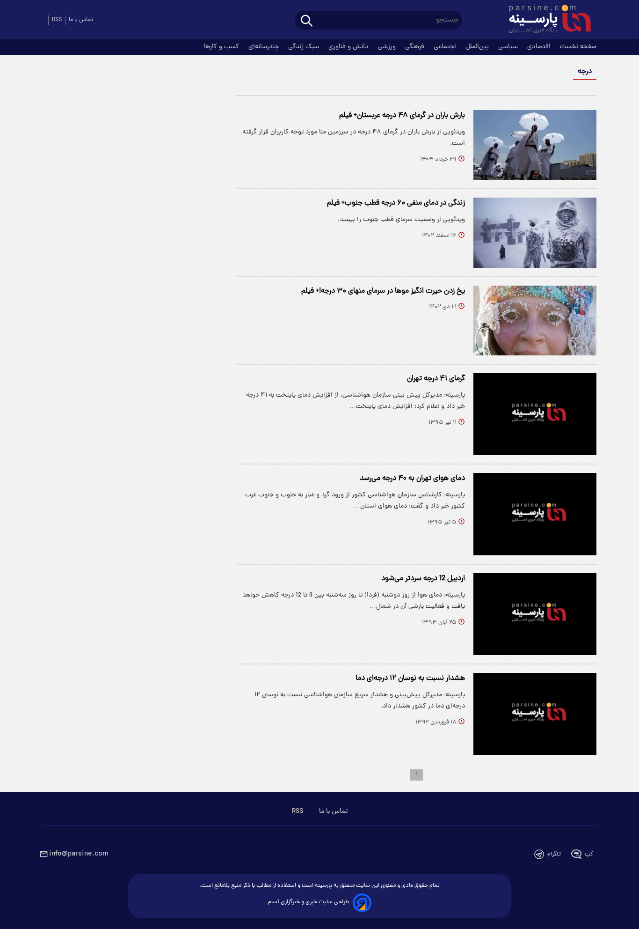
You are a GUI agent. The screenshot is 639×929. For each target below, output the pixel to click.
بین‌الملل (478, 47)
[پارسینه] (545, 20)
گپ (589, 854)
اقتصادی (539, 47)
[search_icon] (306, 21)
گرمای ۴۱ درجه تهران (436, 378)
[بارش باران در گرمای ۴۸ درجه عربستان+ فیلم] (534, 145)
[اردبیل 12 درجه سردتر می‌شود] (534, 614)
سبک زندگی (304, 47)
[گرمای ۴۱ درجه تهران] (534, 414)
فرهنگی (415, 47)
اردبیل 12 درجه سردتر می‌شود (423, 578)
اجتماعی (446, 47)
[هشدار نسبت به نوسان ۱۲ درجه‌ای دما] (534, 714)
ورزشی (388, 47)
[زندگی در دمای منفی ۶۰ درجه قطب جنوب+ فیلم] (534, 232)
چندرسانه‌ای (264, 47)
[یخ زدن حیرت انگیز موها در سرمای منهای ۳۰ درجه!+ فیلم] (534, 320)
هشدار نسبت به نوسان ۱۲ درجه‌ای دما (410, 678)
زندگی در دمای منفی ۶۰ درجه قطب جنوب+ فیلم (396, 203)
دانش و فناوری (349, 47)
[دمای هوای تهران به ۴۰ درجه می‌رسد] (534, 514)
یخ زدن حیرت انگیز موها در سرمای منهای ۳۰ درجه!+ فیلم (383, 291)
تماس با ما (81, 19)
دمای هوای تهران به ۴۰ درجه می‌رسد (412, 478)
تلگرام (554, 854)
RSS (57, 19)
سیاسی (509, 47)
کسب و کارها (222, 47)
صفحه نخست (578, 47)
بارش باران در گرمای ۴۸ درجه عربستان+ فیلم (402, 115)
